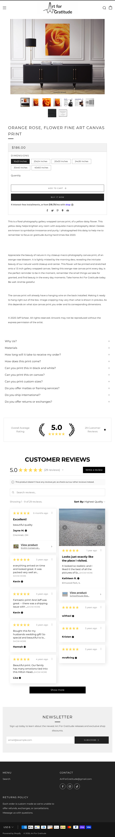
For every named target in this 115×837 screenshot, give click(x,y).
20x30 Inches (61, 161)
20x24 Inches (40, 161)
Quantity (16, 175)
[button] (105, 430)
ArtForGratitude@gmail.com (76, 779)
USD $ (7, 827)
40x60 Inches (41, 167)
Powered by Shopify (12, 833)
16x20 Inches (20, 161)
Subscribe (90, 740)
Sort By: (79, 501)
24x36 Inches (81, 161)
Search (6, 779)
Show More (86, 573)
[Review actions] (52, 513)
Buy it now (57, 197)
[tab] (25, 102)
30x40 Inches (20, 167)
